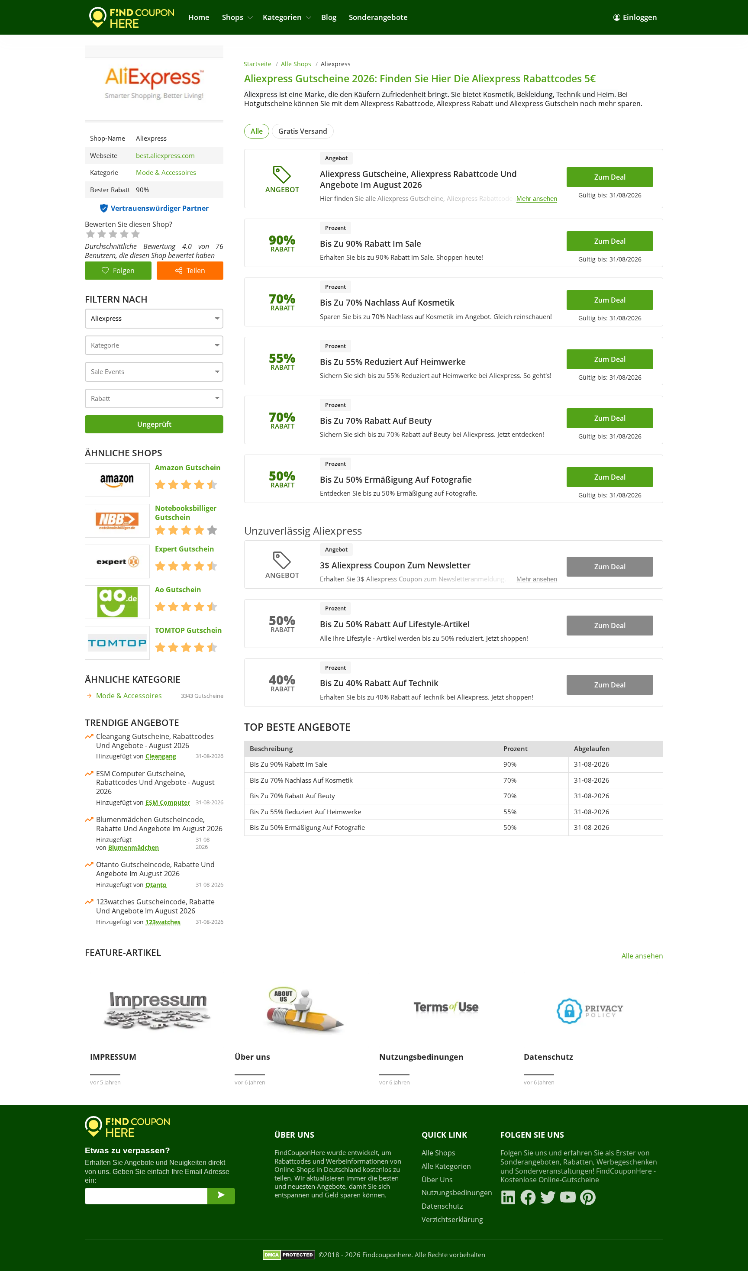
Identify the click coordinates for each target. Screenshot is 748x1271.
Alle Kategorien (446, 1166)
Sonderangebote (378, 17)
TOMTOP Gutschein (188, 630)
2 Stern (101, 233)
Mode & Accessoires (166, 172)
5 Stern (135, 233)
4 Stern (124, 233)
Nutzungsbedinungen (456, 1192)
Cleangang (160, 756)
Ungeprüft (154, 424)
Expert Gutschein (184, 549)
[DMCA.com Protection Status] (289, 1255)
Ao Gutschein (178, 589)
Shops (232, 17)
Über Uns (437, 1179)
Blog (328, 17)
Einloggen (640, 17)
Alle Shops (296, 64)
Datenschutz (442, 1206)
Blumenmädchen (133, 847)
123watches (163, 922)
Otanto (156, 885)
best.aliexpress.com (165, 156)
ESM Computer (167, 802)
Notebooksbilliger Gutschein (185, 513)
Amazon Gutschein (188, 467)
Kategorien (282, 17)
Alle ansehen (642, 956)
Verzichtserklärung (452, 1219)
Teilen (196, 270)
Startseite (257, 64)
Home (199, 17)
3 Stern (112, 233)
